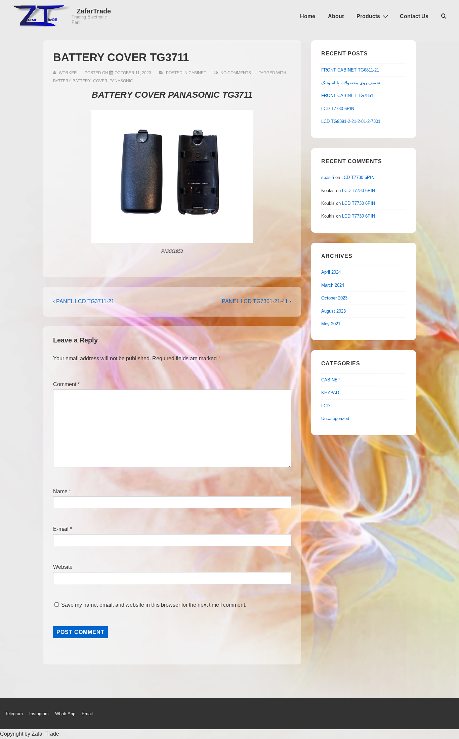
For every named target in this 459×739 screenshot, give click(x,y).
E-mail (61, 529)
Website (63, 567)
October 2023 (334, 298)
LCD (325, 405)
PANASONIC (121, 81)
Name (60, 491)
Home (307, 16)
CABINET (197, 73)
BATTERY (62, 81)
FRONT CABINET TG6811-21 (350, 70)
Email (87, 713)
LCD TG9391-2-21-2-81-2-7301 (350, 121)
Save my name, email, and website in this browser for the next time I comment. (153, 605)
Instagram (39, 713)
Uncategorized (335, 418)
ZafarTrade (94, 11)
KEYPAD (330, 392)
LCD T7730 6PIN (337, 108)
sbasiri (327, 177)
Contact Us (414, 16)
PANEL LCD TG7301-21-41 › (256, 301)
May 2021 (330, 323)
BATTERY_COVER (90, 81)
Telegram (14, 713)
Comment (66, 384)
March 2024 (332, 285)
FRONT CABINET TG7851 (347, 95)
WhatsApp (65, 713)
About (336, 16)
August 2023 (333, 311)
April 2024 (331, 272)
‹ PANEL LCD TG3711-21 (83, 301)
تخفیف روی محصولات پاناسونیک (350, 82)
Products (368, 16)
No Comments (235, 73)
